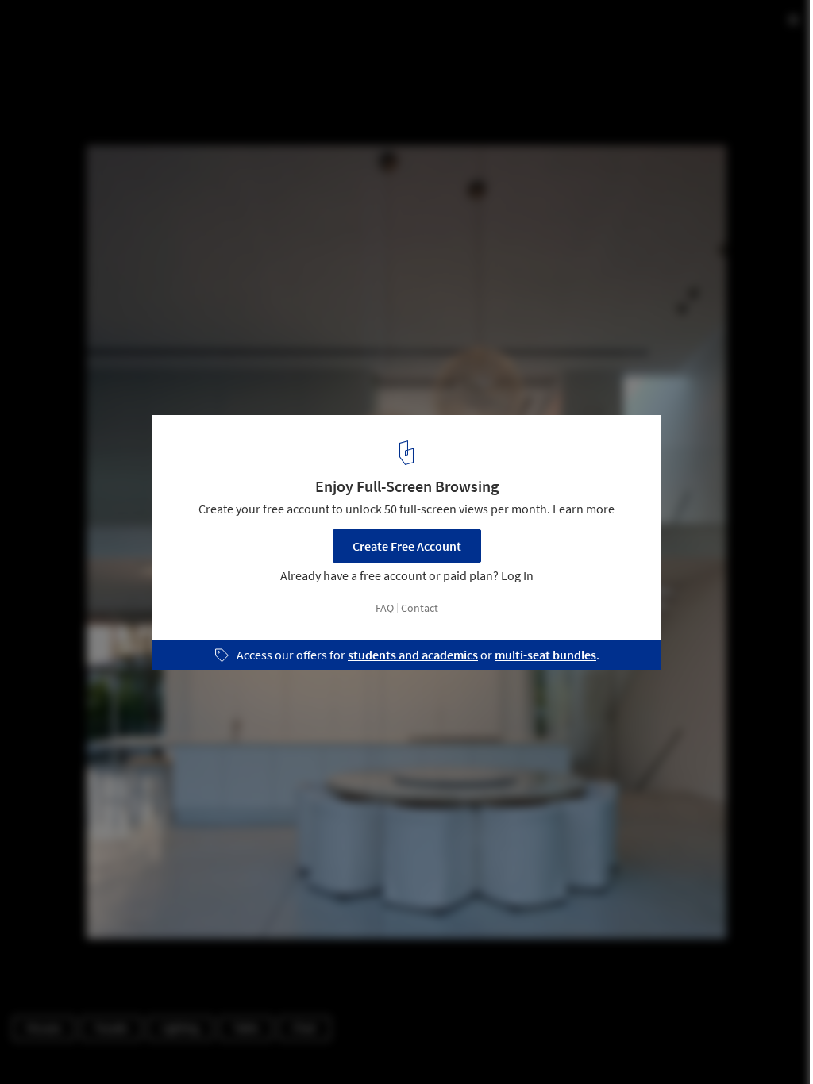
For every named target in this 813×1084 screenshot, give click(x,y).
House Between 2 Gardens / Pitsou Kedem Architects (226, 29)
